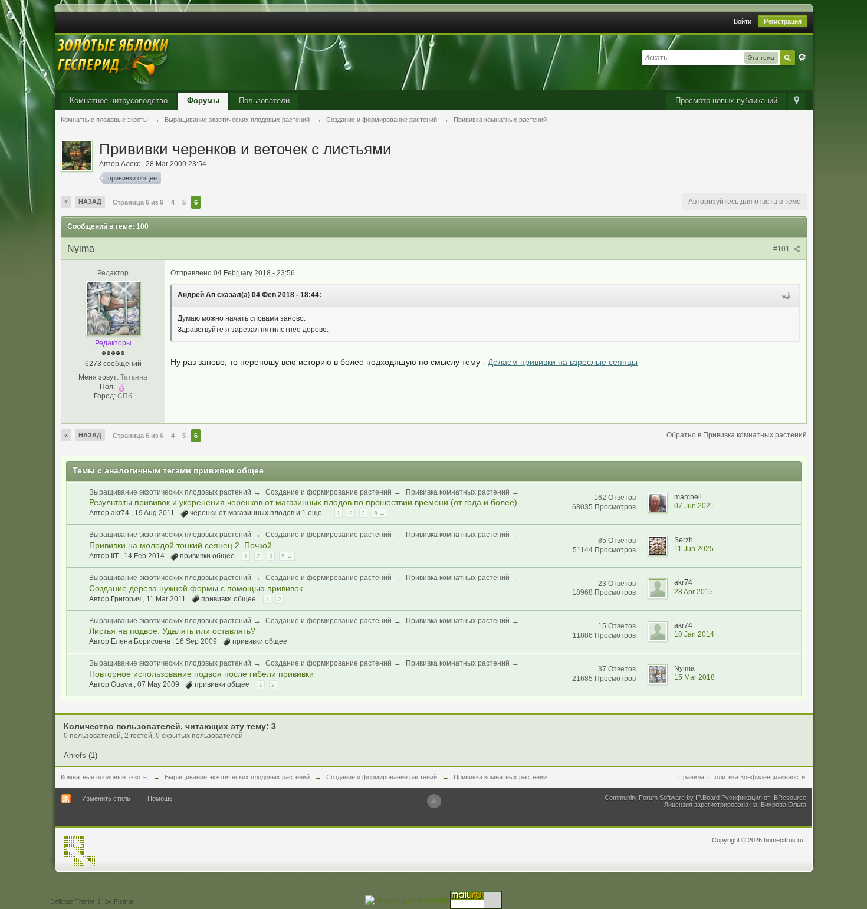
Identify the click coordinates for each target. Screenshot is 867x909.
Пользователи (264, 100)
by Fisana (119, 901)
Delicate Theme (72, 901)
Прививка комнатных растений (458, 492)
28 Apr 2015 (693, 592)
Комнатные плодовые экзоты (104, 776)
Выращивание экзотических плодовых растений (170, 492)
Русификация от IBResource (763, 797)
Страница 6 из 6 (138, 202)
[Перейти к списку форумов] (114, 61)
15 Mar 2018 (694, 677)
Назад (89, 201)
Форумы (203, 100)
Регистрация (783, 21)
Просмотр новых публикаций (726, 100)
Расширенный (802, 57)
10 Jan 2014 (694, 634)
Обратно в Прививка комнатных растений (736, 435)
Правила (691, 776)
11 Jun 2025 (694, 549)
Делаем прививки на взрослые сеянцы (563, 362)
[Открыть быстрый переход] (796, 101)
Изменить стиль (106, 798)
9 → (379, 513)
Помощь (160, 798)
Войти (742, 21)
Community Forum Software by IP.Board (662, 797)
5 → (287, 556)
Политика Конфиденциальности (757, 776)
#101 (782, 249)
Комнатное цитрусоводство (119, 100)
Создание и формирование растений (328, 492)
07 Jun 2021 (694, 506)
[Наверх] (434, 801)
